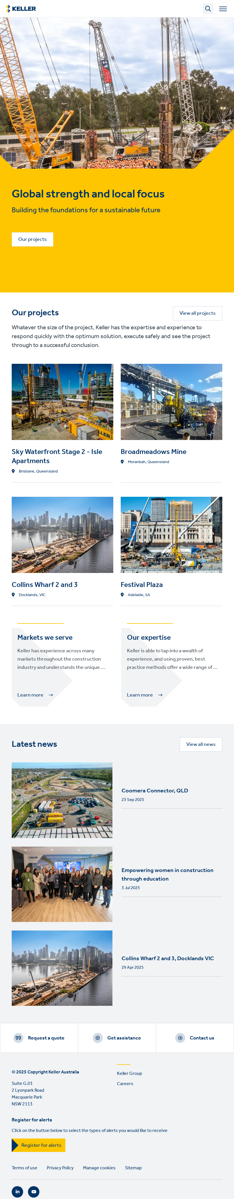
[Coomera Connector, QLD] (62, 800)
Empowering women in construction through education (167, 875)
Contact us (202, 1038)
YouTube (33, 1192)
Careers (125, 1083)
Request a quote (46, 1038)
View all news (201, 744)
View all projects (197, 313)
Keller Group (129, 1073)
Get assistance (124, 1038)
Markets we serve (44, 638)
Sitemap (133, 1168)
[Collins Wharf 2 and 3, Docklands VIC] (62, 968)
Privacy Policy (60, 1168)
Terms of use (24, 1168)
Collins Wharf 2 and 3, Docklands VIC (168, 958)
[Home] (21, 9)
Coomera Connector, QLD (155, 791)
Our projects (32, 239)
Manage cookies (99, 1168)
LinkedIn (17, 1192)
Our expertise (149, 638)
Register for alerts (41, 1145)
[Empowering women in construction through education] (62, 884)
